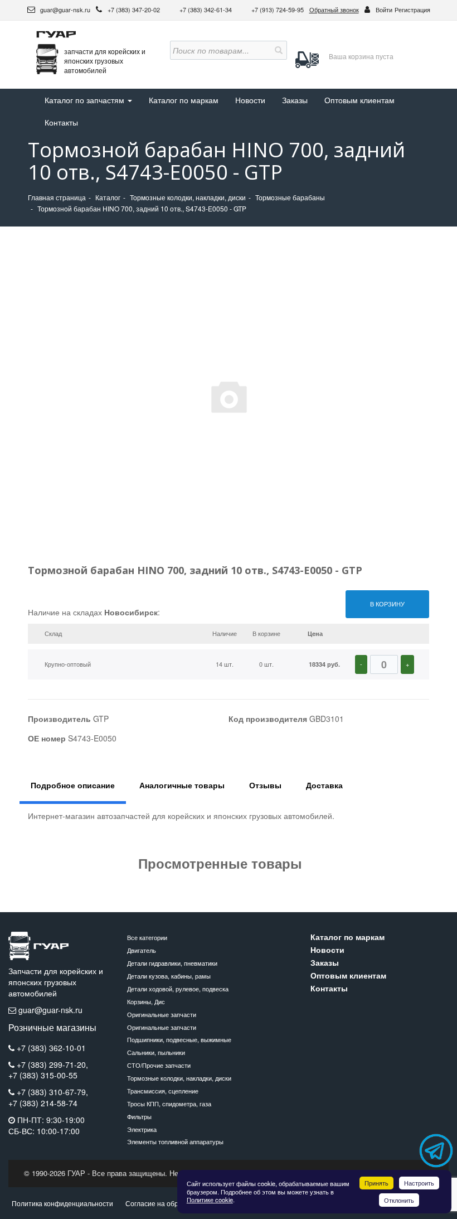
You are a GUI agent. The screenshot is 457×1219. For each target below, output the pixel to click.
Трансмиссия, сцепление (162, 1090)
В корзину (387, 603)
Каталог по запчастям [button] (86, 99)
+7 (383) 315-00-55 (42, 1075)
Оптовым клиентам (359, 99)
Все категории (147, 937)
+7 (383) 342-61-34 (206, 9)
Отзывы (265, 785)
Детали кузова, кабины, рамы (169, 975)
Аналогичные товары (182, 785)
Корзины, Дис (146, 1001)
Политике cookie (210, 1199)
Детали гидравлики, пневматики (172, 962)
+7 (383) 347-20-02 (135, 9)
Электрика (142, 1129)
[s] (277, 50)
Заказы (295, 99)
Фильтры (139, 1116)
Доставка (324, 785)
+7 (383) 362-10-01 (51, 1047)
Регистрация (412, 9)
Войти (384, 9)
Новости (250, 99)
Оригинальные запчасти (161, 1014)
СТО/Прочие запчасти (159, 1065)
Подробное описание (73, 785)
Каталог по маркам (183, 99)
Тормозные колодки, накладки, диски (179, 1077)
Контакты (61, 122)
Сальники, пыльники (156, 1052)
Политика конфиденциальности (62, 1203)
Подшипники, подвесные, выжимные (179, 1039)
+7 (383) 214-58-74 (42, 1103)
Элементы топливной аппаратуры (175, 1141)
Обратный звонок (334, 9)
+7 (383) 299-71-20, (52, 1064)
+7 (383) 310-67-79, (52, 1091)
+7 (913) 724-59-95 (277, 9)
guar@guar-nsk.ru (64, 9)
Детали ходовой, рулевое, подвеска (178, 988)
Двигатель (141, 950)
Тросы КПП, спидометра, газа (169, 1103)
